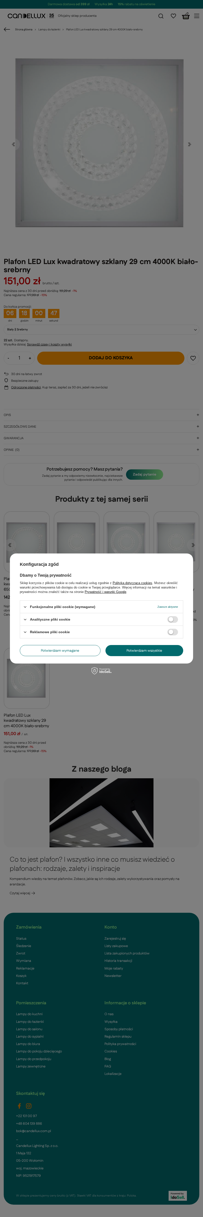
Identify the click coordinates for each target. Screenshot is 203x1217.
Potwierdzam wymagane (60, 650)
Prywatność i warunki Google (105, 592)
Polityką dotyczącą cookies (132, 583)
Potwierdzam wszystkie (144, 650)
